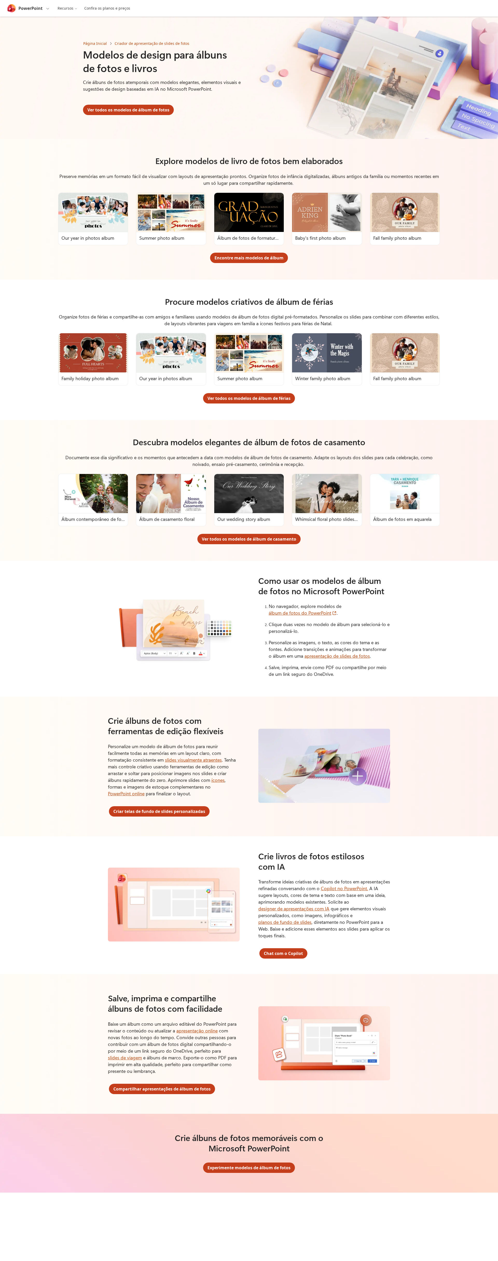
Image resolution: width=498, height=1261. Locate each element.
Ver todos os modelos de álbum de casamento (249, 539)
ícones (218, 780)
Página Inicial (95, 43)
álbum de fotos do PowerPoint (303, 613)
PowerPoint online (126, 793)
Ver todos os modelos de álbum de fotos (128, 110)
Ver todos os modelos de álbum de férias (249, 398)
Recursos (65, 8)
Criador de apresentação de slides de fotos (152, 43)
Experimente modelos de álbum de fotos (249, 1168)
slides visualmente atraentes (193, 760)
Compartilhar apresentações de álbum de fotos (162, 1089)
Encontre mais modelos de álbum (249, 258)
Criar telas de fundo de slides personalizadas (159, 811)
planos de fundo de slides (285, 922)
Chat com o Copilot (283, 953)
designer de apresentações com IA (293, 908)
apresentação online (197, 1031)
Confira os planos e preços (107, 8)
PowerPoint (30, 8)
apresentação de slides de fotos (337, 656)
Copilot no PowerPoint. (344, 888)
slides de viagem (125, 1057)
